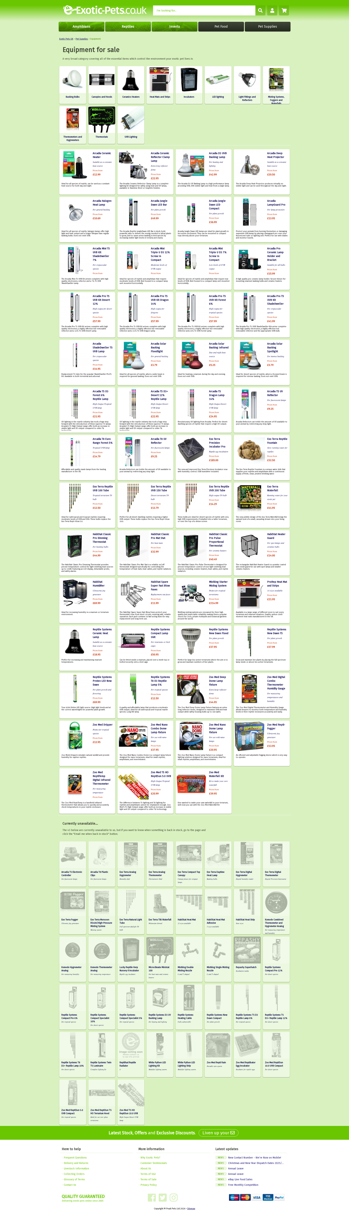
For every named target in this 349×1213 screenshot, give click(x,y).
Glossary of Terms (74, 1179)
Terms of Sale (148, 1179)
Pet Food (221, 27)
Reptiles (128, 27)
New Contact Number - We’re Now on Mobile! (249, 1157)
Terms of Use (148, 1174)
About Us (145, 1168)
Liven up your (216, 1132)
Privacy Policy (148, 1184)
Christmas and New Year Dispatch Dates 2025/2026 (252, 1163)
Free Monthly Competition (238, 1184)
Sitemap (191, 1208)
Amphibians (81, 27)
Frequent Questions (75, 1157)
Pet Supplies (267, 27)
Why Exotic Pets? (150, 1157)
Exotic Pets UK (66, 39)
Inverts (174, 27)
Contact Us (69, 1184)
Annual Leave (231, 1168)
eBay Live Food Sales (235, 1179)
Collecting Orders (74, 1174)
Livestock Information (76, 1168)
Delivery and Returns (75, 1163)
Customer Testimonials (153, 1163)
